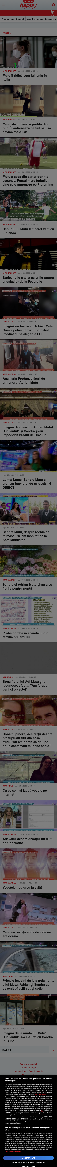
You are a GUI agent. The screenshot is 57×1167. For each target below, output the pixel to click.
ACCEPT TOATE (28, 1158)
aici (42, 1111)
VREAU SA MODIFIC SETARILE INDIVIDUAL (28, 1162)
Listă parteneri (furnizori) (13, 1152)
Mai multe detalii (40, 1094)
